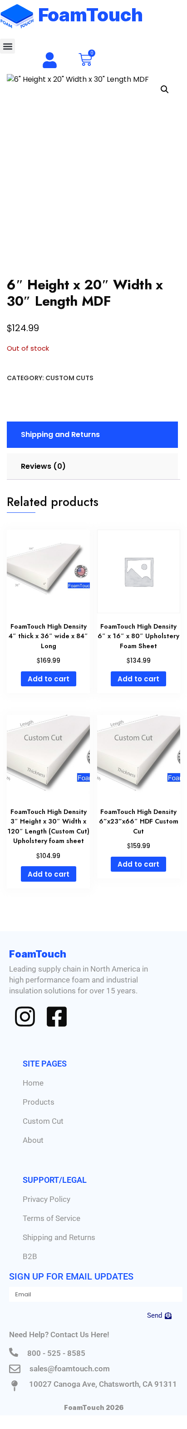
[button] (7, 46)
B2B (30, 1256)
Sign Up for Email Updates (71, 1276)
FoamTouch (91, 15)
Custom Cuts (69, 377)
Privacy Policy (46, 1199)
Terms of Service (51, 1218)
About (33, 1140)
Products (38, 1101)
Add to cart (48, 679)
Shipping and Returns (59, 1237)
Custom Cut (43, 1121)
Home (33, 1082)
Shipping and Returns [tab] (60, 434)
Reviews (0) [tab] (43, 466)
